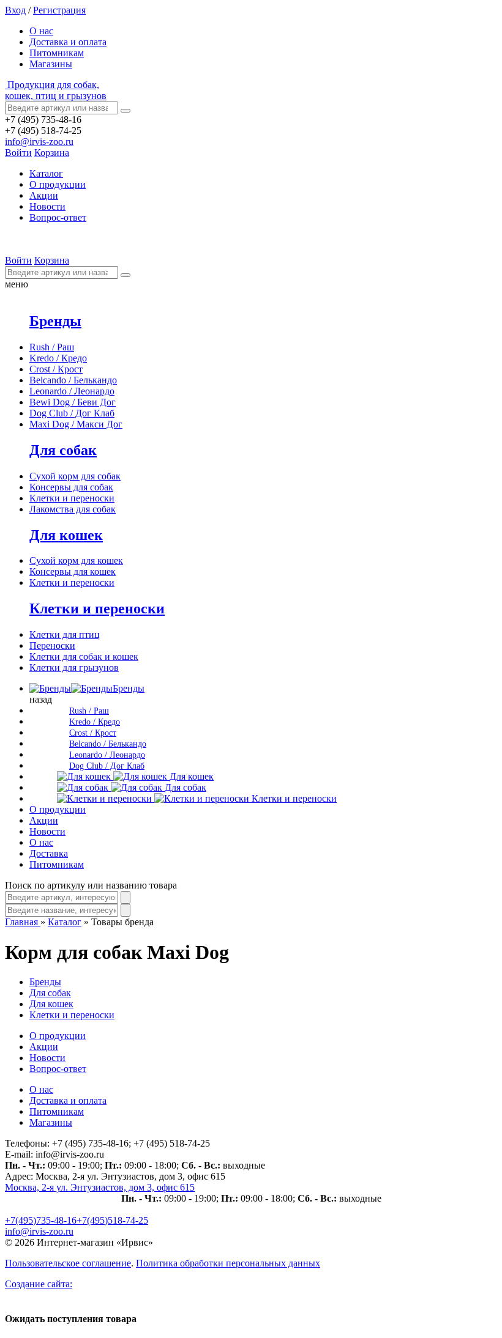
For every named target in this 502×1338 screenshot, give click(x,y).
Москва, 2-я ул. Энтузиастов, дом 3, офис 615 (100, 1187)
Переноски (52, 645)
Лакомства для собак (72, 509)
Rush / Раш (51, 347)
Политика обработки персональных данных (228, 1263)
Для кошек (66, 535)
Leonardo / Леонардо (71, 391)
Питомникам (56, 53)
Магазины (50, 64)
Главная (22, 922)
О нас (41, 31)
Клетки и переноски (71, 498)
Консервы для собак (71, 487)
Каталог (64, 922)
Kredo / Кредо (58, 358)
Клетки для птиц (64, 634)
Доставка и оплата (68, 42)
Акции (43, 195)
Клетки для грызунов (74, 667)
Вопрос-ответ (57, 217)
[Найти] (125, 111)
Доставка (48, 853)
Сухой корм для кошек (76, 560)
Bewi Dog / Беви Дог (72, 402)
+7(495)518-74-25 (112, 1220)
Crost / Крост (56, 369)
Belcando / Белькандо (73, 380)
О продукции (57, 184)
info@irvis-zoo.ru (39, 141)
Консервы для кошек (72, 571)
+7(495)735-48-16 (41, 1220)
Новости (47, 206)
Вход (15, 10)
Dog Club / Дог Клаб (71, 413)
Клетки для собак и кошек (83, 656)
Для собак (63, 450)
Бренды (55, 321)
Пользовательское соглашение (68, 1263)
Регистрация (59, 10)
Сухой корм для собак (75, 476)
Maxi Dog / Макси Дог (75, 424)
